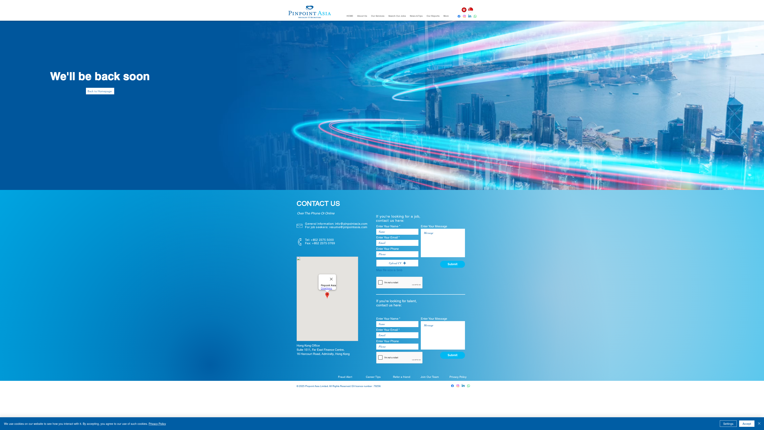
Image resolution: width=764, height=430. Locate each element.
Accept (747, 424)
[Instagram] (464, 16)
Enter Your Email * (388, 237)
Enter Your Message (434, 226)
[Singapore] (470, 9)
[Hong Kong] (464, 9)
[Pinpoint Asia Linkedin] (470, 16)
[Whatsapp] (475, 16)
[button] (397, 263)
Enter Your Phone (387, 248)
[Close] (759, 423)
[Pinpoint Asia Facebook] (459, 16)
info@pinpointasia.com (351, 223)
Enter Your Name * (388, 226)
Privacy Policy (157, 424)
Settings (728, 424)
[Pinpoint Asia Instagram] (458, 386)
